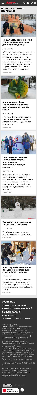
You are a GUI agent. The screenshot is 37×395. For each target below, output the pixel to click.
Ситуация (6, 237)
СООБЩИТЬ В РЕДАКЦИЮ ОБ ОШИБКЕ (17, 319)
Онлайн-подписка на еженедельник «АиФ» (11, 312)
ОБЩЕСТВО (7, 72)
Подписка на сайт (19, 305)
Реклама (5, 305)
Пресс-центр (7, 308)
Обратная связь (9, 316)
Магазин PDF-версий (23, 308)
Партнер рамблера (19, 385)
